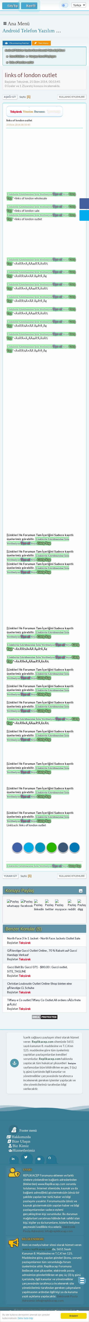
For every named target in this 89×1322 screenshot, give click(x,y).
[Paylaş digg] (82, 905)
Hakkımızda (21, 1137)
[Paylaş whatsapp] (13, 905)
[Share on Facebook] (17, 847)
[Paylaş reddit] (72, 905)
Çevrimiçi (53, 111)
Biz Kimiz (21, 1146)
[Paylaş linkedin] (38, 905)
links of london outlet (19, 120)
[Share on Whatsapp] (51, 847)
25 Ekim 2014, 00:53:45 (18, 124)
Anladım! (73, 1315)
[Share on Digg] (63, 847)
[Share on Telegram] (74, 847)
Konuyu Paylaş (19, 890)
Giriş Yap (44, 543)
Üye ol (57, 194)
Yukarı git (10, 875)
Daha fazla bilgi (25, 1318)
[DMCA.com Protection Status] (45, 1016)
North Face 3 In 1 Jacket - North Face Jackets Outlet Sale (43, 938)
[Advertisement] (44, 161)
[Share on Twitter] (28, 847)
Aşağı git (10, 96)
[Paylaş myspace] (60, 905)
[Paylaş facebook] (26, 905)
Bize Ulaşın (21, 1141)
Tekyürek (16, 111)
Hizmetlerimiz (24, 1150)
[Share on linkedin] (40, 847)
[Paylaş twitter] (49, 905)
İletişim (72, 1063)
